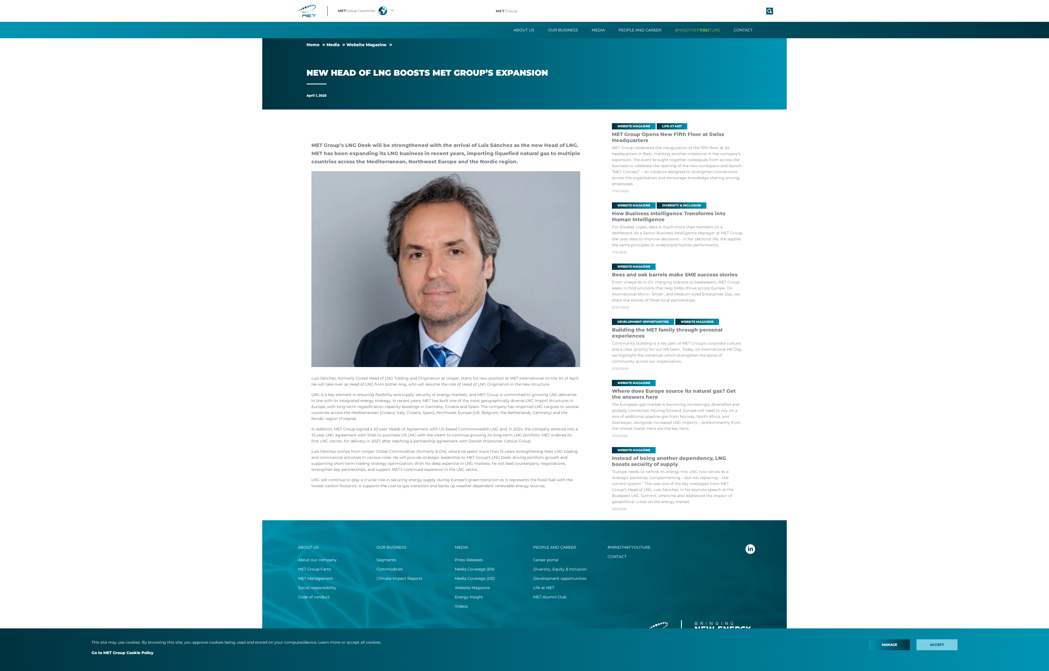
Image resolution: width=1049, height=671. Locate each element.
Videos (461, 606)
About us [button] (524, 30)
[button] (366, 10)
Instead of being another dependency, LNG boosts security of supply (669, 461)
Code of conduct (314, 597)
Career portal (545, 559)
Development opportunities (560, 578)
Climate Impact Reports (399, 578)
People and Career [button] (639, 30)
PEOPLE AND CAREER (554, 547)
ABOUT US (308, 547)
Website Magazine (472, 587)
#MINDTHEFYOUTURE (629, 547)
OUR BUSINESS (391, 547)
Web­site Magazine (366, 44)
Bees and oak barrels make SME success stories (675, 275)
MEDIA (461, 547)
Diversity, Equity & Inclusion (560, 569)
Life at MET (543, 587)
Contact (743, 30)
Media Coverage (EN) (475, 569)
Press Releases (469, 559)
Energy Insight (469, 597)
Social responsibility (317, 587)
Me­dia (333, 44)
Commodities (389, 569)
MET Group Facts (314, 569)
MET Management (315, 578)
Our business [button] (563, 30)
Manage (889, 645)
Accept (937, 645)
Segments (386, 559)
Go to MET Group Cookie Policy (123, 652)
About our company (317, 559)
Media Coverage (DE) (475, 578)
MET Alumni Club (549, 597)
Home (313, 44)
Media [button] (598, 30)
